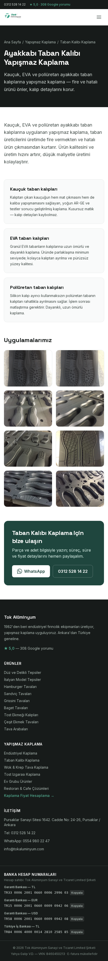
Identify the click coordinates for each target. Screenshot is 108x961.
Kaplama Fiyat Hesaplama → (29, 795)
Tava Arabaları (16, 729)
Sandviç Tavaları (17, 694)
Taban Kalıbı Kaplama (77, 42)
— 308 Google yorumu (28, 648)
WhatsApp (34, 571)
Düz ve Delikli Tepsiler (22, 672)
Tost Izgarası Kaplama (22, 774)
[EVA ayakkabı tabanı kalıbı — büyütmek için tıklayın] (80, 409)
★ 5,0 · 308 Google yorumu (50, 4)
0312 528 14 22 (15, 4)
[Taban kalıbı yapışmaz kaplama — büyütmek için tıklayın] (80, 449)
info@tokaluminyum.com (24, 849)
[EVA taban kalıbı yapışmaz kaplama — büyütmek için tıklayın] (28, 409)
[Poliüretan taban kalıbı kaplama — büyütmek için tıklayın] (28, 489)
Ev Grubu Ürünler (18, 781)
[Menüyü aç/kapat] (99, 17)
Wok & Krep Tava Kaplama (26, 767)
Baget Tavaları (16, 708)
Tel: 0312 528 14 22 (19, 833)
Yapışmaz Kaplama (40, 42)
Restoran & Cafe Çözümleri (26, 788)
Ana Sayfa (12, 42)
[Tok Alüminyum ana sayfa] (16, 17)
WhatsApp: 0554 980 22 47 (27, 841)
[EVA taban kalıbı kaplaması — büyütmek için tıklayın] (28, 449)
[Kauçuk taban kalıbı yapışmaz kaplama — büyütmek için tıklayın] (28, 368)
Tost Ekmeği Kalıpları (21, 715)
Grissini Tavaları (17, 701)
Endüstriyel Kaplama (20, 753)
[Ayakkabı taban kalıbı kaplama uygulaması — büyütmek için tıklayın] (80, 489)
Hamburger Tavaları (20, 686)
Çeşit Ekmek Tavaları (21, 722)
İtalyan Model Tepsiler (22, 679)
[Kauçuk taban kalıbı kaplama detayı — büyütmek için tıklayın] (80, 368)
